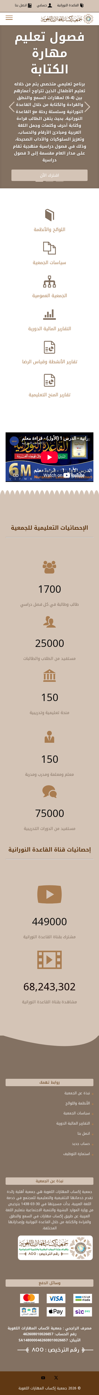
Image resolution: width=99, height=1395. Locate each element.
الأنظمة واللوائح (77, 1103)
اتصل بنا (83, 1133)
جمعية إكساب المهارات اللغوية (43, 1388)
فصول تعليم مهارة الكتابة (49, 53)
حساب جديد (81, 1143)
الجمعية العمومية (49, 295)
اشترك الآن (49, 175)
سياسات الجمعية (49, 262)
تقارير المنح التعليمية (49, 394)
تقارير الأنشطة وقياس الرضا (49, 361)
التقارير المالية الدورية (49, 328)
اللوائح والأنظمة (49, 229)
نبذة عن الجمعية (77, 1093)
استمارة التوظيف (76, 1153)
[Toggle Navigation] (9, 18)
